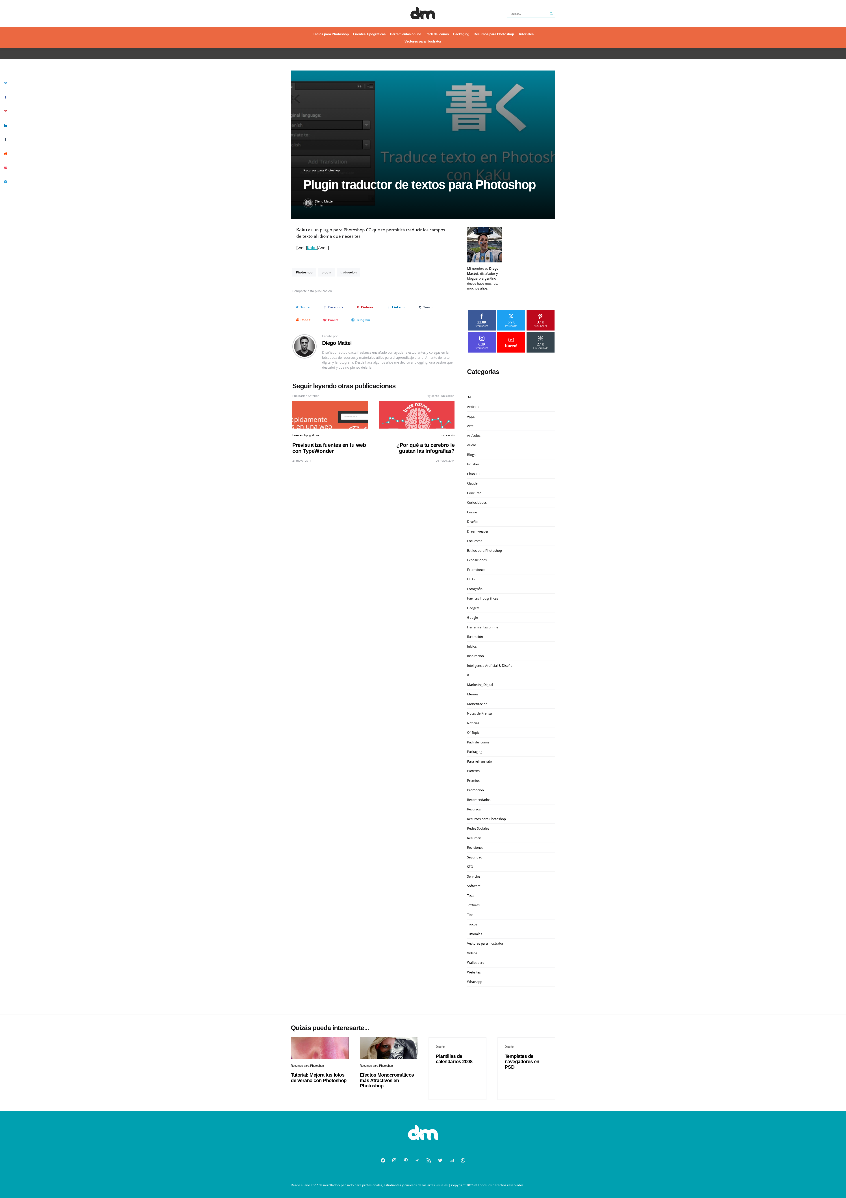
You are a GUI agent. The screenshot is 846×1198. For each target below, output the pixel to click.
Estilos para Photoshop (331, 34)
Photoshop (304, 272)
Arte (470, 425)
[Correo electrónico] (451, 1160)
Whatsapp (474, 981)
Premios (473, 780)
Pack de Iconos (437, 34)
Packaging (461, 34)
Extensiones (476, 569)
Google (472, 617)
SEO (470, 866)
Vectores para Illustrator (423, 41)
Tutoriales (526, 34)
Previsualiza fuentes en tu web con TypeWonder (329, 448)
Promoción (475, 790)
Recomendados (478, 799)
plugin (326, 272)
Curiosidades (477, 502)
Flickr (471, 579)
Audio (471, 445)
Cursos (472, 512)
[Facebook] (382, 1160)
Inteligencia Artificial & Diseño (489, 665)
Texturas (473, 905)
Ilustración (475, 636)
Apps (471, 416)
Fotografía (474, 589)
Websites (474, 972)
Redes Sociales (478, 828)
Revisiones (475, 847)
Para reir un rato (479, 761)
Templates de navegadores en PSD (522, 1061)
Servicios (474, 876)
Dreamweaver (477, 531)
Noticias (473, 723)
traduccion (348, 272)
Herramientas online (405, 34)
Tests (470, 895)
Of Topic (473, 732)
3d (469, 397)
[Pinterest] (405, 1160)
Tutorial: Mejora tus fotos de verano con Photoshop (319, 1077)
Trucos (472, 924)
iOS (469, 675)
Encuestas (474, 541)
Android (473, 406)
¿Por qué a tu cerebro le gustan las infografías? (425, 448)
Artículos (474, 435)
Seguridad (474, 857)
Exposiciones (477, 560)
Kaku (312, 248)
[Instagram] (394, 1160)
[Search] (551, 13)
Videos (472, 953)
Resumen (474, 838)
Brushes (473, 464)
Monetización (477, 704)
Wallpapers (475, 962)
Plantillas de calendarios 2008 (454, 1058)
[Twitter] (440, 1160)
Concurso (474, 493)
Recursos (474, 809)
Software (474, 886)
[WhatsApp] (463, 1160)
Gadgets (473, 608)
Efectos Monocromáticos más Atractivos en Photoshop (387, 1080)
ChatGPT (473, 474)
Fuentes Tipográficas (369, 34)
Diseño (472, 521)
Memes (472, 694)
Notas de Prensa (479, 713)
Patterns (473, 771)
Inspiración (448, 435)
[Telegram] (417, 1160)
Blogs (471, 454)
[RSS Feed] (428, 1160)
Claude (472, 483)
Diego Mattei (324, 201)
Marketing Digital (480, 684)
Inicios (472, 646)
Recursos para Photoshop (494, 34)
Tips (470, 914)
